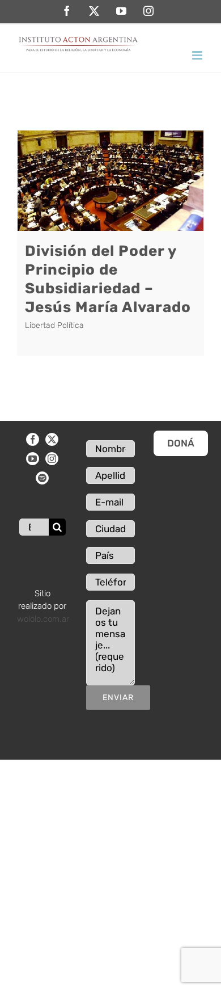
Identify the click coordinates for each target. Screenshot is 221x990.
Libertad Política (54, 325)
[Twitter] (51, 439)
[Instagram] (51, 458)
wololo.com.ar (43, 619)
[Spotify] (42, 478)
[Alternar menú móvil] (198, 55)
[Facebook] (32, 439)
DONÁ (180, 443)
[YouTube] (32, 458)
